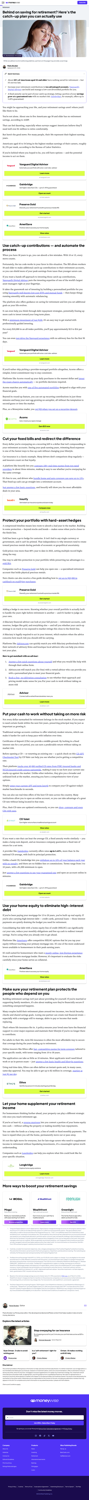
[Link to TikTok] (44, 1436)
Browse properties (16, 1222)
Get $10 (73, 1222)
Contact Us (6, 1456)
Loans (33, 1470)
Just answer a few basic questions (19, 487)
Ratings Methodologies (9, 1466)
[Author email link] (85, 1305)
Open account (45, 193)
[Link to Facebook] (40, 1436)
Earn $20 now (44, 426)
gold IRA (7, 563)
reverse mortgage (32, 1122)
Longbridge (27, 1153)
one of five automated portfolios (43, 387)
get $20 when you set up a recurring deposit (56, 409)
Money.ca (63, 1449)
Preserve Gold (28, 568)
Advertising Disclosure (56, 1486)
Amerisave (22, 940)
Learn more (44, 173)
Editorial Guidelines (8, 1459)
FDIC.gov (65, 1276)
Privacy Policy (68, 1428)
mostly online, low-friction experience (63, 952)
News (33, 1449)
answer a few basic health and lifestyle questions (59, 1061)
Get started (44, 213)
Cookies (20, 1486)
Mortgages (34, 1466)
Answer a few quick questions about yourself (30, 661)
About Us (5, 1449)
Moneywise (12, 1358)
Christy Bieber (42, 1358)
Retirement (34, 1456)
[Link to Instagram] (36, 1436)
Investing (34, 1452)
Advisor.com (23, 643)
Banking (33, 1463)
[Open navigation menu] (3, 2)
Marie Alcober (12, 66)
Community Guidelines (45, 1490)
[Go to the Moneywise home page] (13, 3)
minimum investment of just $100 (26, 320)
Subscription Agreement (53, 1428)
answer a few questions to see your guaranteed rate (31, 872)
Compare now (44, 508)
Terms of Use (42, 1428)
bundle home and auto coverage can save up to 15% (58, 478)
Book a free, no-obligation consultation (28, 677)
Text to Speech (69, 1486)
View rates (44, 233)
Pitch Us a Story (7, 1463)
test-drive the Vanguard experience (33, 338)
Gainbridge (56, 96)
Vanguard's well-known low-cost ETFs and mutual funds (35, 292)
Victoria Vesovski (45, 1340)
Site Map (78, 1486)
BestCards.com (65, 1452)
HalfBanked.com (65, 1456)
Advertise (5, 1452)
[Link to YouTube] (53, 1436)
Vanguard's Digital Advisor (15, 280)
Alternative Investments (38, 1459)
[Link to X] (49, 1436)
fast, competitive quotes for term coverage (54, 1049)
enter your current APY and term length (29, 785)
